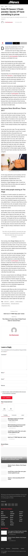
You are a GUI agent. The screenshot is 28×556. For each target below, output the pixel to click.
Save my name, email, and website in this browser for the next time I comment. (14, 392)
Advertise (8, 548)
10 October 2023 (18, 22)
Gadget (3, 523)
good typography (13, 56)
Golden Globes (19, 301)
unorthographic (15, 93)
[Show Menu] (1, 2)
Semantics (10, 75)
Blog (2, 513)
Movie (11, 517)
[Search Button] (26, 2)
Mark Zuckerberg (6, 303)
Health (11, 511)
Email (3, 379)
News (6, 6)
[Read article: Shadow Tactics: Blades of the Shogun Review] (4, 467)
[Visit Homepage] (14, 2)
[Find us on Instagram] (9, 504)
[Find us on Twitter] (6, 504)
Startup (21, 515)
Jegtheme (4, 552)
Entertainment (4, 517)
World (20, 521)
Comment (4, 354)
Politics (10, 6)
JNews (5, 551)
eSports (12, 301)
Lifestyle (12, 513)
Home (2, 6)
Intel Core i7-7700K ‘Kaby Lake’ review (17, 437)
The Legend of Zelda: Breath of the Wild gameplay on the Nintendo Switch (12, 458)
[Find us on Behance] (12, 504)
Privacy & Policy (15, 548)
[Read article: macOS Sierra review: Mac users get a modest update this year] (4, 473)
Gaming (3, 524)
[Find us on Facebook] (2, 504)
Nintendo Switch (15, 303)
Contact (22, 548)
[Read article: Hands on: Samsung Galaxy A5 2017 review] (4, 479)
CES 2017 (6, 301)
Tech (20, 517)
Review (11, 524)
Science (21, 511)
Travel (20, 519)
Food (2, 521)
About (2, 548)
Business (3, 515)
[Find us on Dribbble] (16, 504)
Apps (2, 511)
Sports (20, 513)
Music (11, 519)
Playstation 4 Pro (6, 305)
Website (3, 385)
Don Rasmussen (9, 22)
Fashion (3, 519)
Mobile (11, 515)
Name (3, 372)
